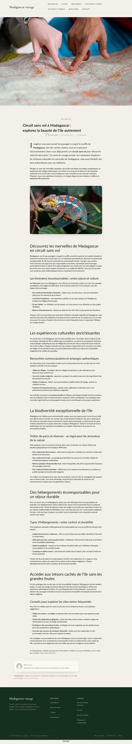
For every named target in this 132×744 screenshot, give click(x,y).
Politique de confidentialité (82, 721)
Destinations (54, 703)
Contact (86, 9)
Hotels (65, 4)
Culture (52, 712)
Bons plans (73, 9)
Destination (53, 4)
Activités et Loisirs (93, 4)
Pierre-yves (54, 135)
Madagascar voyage (21, 7)
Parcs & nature (55, 708)
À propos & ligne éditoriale (82, 704)
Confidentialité (111, 735)
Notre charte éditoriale (48, 653)
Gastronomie (54, 717)
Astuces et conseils (56, 9)
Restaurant (77, 4)
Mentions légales (82, 715)
